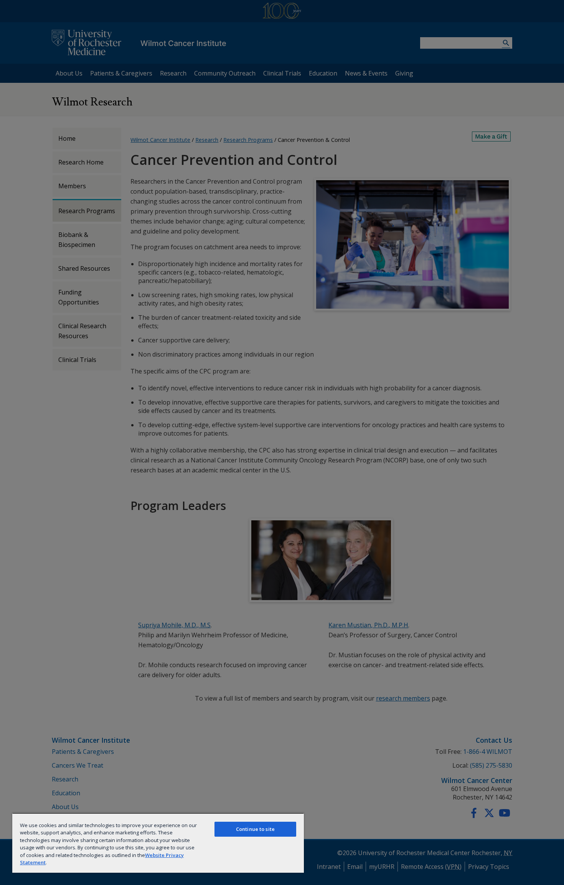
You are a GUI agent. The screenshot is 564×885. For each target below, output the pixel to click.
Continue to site (255, 829)
